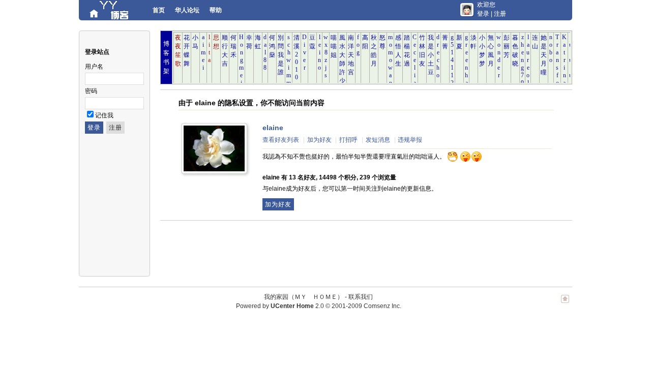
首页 (159, 10)
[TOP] (565, 304)
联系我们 (360, 296)
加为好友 (319, 139)
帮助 (216, 10)
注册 (500, 13)
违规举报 (410, 139)
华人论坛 (187, 10)
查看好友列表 (280, 139)
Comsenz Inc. (382, 306)
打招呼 (348, 139)
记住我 (104, 115)
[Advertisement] (345, 248)
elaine (272, 128)
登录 (483, 13)
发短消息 (378, 139)
